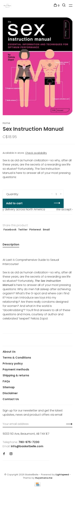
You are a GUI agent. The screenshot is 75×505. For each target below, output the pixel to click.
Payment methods (16, 369)
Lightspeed (62, 474)
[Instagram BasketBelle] (11, 454)
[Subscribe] (68, 424)
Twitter (23, 229)
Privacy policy (13, 364)
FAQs (6, 381)
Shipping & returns (16, 375)
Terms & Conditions (17, 358)
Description (11, 244)
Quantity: (12, 194)
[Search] (64, 5)
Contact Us (11, 399)
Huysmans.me (43, 478)
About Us (9, 352)
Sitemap (9, 387)
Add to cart (14, 203)
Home (6, 123)
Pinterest (35, 229)
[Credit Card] (37, 485)
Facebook (9, 229)
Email (46, 229)
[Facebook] (4, 454)
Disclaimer (10, 393)
